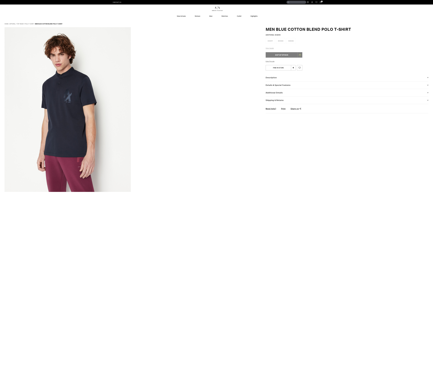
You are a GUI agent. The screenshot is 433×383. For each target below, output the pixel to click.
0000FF (270, 41)
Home (6, 24)
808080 (291, 41)
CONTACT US (117, 2)
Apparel (12, 24)
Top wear (20, 24)
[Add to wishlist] (299, 67)
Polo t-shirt (29, 24)
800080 (280, 41)
